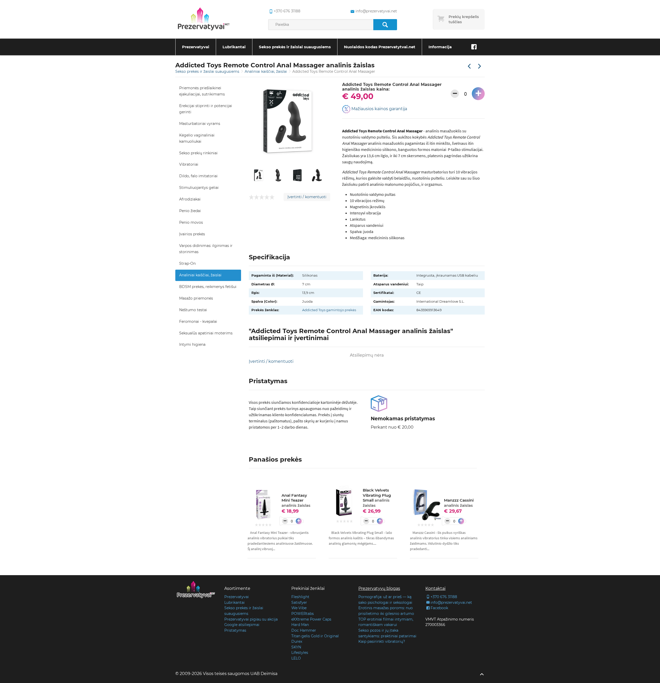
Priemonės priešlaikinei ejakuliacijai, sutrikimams (202, 91)
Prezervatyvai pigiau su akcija (251, 619)
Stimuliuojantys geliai (199, 187)
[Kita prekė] (479, 66)
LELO (296, 658)
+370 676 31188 (287, 11)
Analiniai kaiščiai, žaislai (266, 71)
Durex (296, 641)
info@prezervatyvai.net (376, 11)
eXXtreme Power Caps (311, 619)
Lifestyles (299, 652)
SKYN (296, 647)
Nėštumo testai (193, 310)
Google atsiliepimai (241, 624)
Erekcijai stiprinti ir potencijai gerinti (205, 108)
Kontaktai (435, 588)
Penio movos (191, 222)
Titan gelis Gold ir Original (315, 636)
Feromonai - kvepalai (198, 321)
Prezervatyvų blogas (379, 588)
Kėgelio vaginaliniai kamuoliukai (196, 138)
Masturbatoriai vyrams (199, 123)
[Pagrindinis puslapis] (203, 19)
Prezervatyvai (195, 46)
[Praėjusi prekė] (469, 66)
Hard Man (300, 624)
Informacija (440, 46)
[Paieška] (385, 24)
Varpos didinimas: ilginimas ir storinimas (206, 248)
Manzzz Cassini (459, 503)
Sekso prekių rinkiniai (198, 153)
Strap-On (187, 263)
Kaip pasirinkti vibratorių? (381, 641)
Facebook (439, 608)
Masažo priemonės (196, 298)
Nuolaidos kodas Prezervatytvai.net (379, 46)
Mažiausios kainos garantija (378, 108)
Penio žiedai (190, 210)
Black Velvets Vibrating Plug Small (377, 498)
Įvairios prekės (192, 234)
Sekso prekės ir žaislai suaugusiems (295, 46)
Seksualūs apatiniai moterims (206, 333)
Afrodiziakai (190, 199)
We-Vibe (299, 608)
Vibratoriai (188, 164)
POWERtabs (302, 613)
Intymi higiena (192, 344)
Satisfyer (299, 602)
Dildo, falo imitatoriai (198, 176)
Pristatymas (235, 630)
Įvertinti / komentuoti (306, 197)
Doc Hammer (303, 630)
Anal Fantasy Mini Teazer (296, 500)
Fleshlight (300, 596)
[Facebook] (474, 47)
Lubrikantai (234, 46)
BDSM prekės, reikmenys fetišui (207, 286)
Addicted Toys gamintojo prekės (329, 310)
